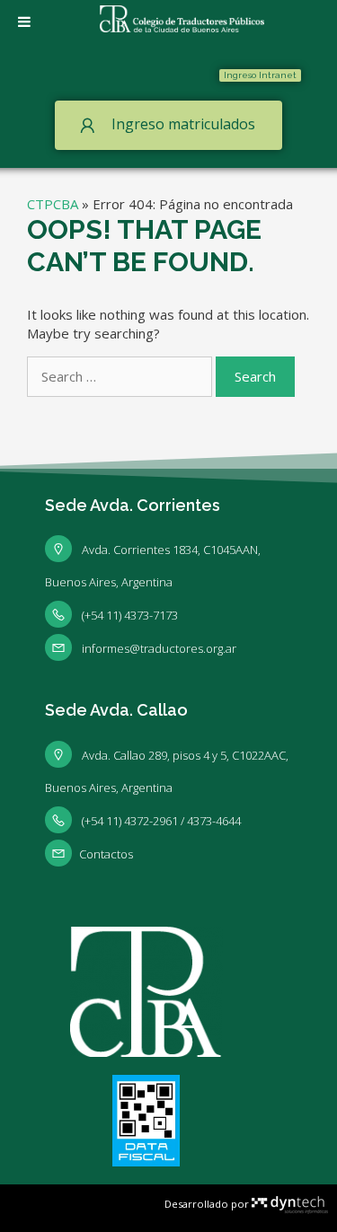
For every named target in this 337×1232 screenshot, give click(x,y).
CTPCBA (52, 204)
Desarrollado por (208, 1203)
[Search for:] (121, 376)
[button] (260, 75)
